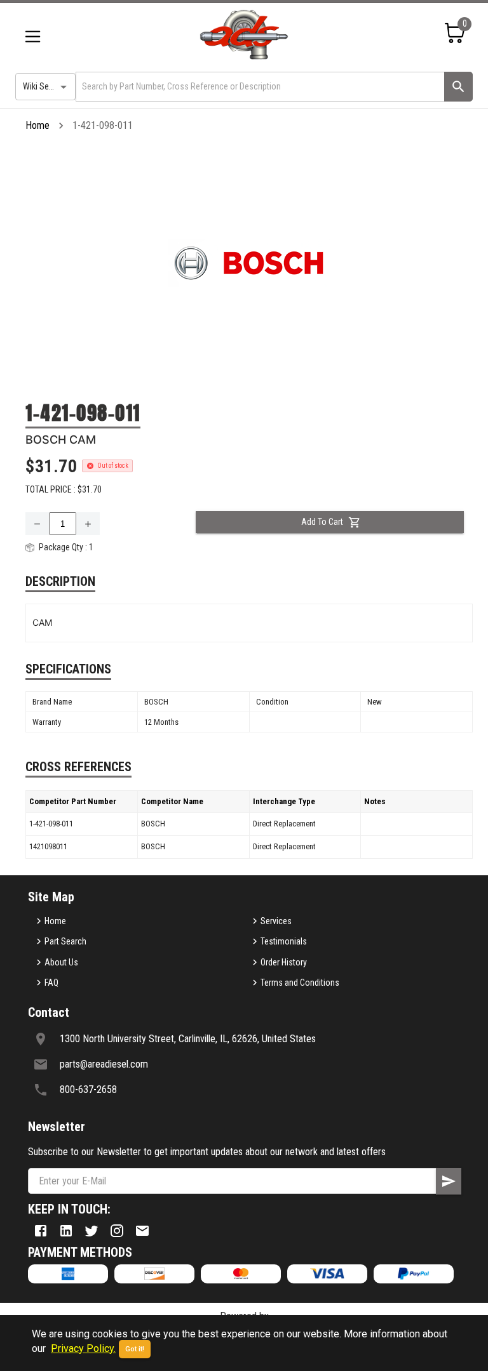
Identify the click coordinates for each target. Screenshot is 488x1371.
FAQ (51, 982)
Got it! (134, 1349)
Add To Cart (322, 522)
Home (37, 125)
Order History (284, 962)
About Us (61, 962)
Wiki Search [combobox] (44, 86)
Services (276, 921)
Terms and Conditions (300, 982)
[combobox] (259, 87)
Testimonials (284, 941)
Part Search (65, 941)
